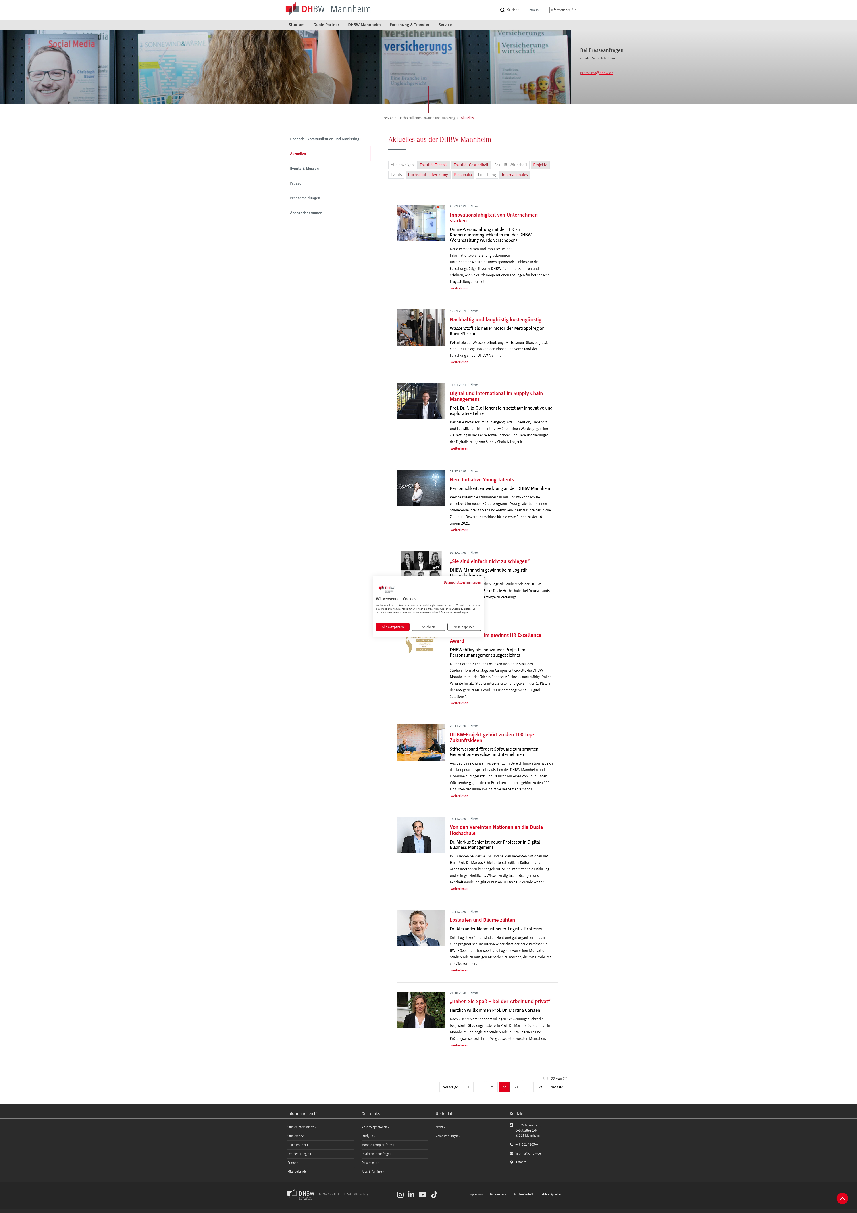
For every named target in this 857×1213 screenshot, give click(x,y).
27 (540, 1087)
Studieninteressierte (301, 1127)
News (439, 1127)
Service (445, 25)
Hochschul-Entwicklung (428, 174)
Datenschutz (498, 1194)
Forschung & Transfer (410, 25)
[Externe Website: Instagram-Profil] (400, 1194)
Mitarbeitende (297, 1171)
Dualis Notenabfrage (376, 1154)
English (535, 10)
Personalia (463, 174)
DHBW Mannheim (364, 25)
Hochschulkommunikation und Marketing (324, 139)
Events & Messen (304, 169)
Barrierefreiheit (523, 1194)
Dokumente (370, 1163)
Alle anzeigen (402, 165)
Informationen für (563, 10)
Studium (297, 25)
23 (516, 1087)
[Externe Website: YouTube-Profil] (423, 1194)
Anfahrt (520, 1162)
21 (492, 1087)
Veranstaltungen (447, 1136)
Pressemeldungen (305, 198)
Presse (295, 184)
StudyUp (368, 1136)
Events (396, 174)
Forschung (487, 174)
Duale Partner (326, 25)
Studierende (296, 1136)
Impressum (476, 1194)
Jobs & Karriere (372, 1171)
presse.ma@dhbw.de (596, 73)
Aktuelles (298, 154)
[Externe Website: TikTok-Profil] (434, 1194)
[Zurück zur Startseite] (302, 1199)
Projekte (540, 165)
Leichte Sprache (550, 1194)
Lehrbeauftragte (298, 1154)
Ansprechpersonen (306, 213)
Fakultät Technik (434, 165)
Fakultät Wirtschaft (510, 165)
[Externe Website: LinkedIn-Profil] (411, 1194)
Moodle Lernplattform (377, 1145)
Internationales (515, 174)
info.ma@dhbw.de (528, 1153)
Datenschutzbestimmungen (462, 582)
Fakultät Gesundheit (471, 165)
